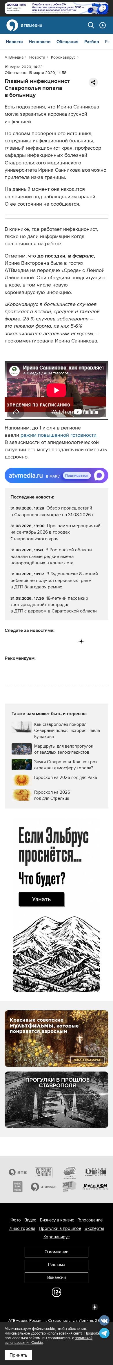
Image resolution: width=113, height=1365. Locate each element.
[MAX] (45, 641)
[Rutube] (69, 641)
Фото (15, 1220)
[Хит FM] (70, 1186)
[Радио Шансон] (96, 1172)
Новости (14, 41)
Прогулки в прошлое (60, 1228)
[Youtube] (57, 641)
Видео (30, 1220)
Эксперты (94, 1228)
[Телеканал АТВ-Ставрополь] (18, 1172)
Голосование (90, 1220)
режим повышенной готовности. (58, 435)
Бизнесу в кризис (57, 1220)
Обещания (68, 41)
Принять (18, 1355)
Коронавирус (56, 1236)
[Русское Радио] (44, 1172)
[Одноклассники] (33, 641)
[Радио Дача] (18, 1186)
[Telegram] (21, 641)
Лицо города (22, 1228)
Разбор (91, 41)
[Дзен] (81, 641)
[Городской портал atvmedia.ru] (44, 1186)
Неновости (40, 41)
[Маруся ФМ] (96, 1186)
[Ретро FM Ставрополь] (70, 1172)
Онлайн (102, 25)
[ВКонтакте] (9, 641)
